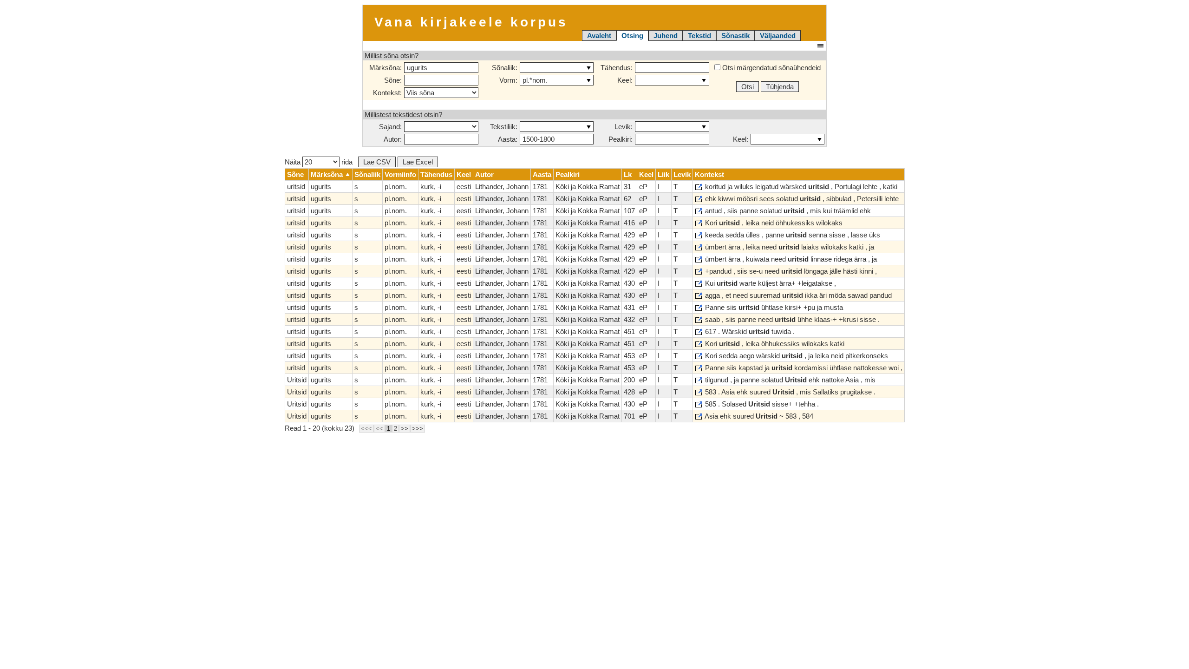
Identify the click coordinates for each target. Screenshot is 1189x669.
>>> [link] (417, 428)
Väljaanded (778, 35)
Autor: (393, 139)
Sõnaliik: (504, 68)
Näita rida (319, 162)
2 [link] (395, 428)
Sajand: (390, 127)
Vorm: (508, 80)
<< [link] (379, 428)
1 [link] (388, 428)
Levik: (623, 127)
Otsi (747, 87)
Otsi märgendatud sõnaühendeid (770, 68)
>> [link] (404, 428)
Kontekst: (387, 93)
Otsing (632, 35)
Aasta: (507, 139)
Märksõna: (385, 68)
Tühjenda (780, 87)
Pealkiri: (620, 139)
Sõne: (393, 80)
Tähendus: (617, 68)
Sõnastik (735, 35)
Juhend (665, 35)
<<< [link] (366, 428)
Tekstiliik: (503, 127)
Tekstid (699, 35)
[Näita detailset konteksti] (699, 187)
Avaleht (599, 35)
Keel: (625, 80)
